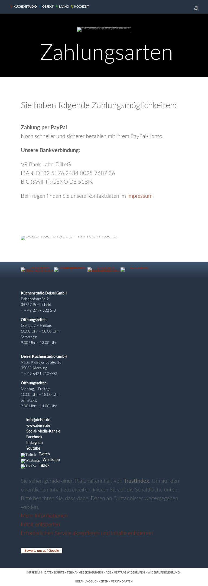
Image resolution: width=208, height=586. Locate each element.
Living (62, 6)
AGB (108, 572)
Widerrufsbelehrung (164, 572)
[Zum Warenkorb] (102, 7)
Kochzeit (80, 6)
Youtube (33, 448)
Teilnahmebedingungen (85, 572)
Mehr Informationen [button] (44, 516)
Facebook (34, 437)
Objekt (46, 6)
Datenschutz (54, 572)
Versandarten (122, 581)
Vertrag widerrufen (129, 572)
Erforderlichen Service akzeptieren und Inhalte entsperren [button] (87, 533)
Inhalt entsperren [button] (40, 524)
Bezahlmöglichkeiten (91, 581)
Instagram (34, 443)
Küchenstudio (23, 6)
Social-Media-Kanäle (43, 431)
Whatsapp (51, 460)
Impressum (139, 196)
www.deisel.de (38, 426)
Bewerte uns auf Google (41, 550)
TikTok (44, 466)
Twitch (44, 454)
